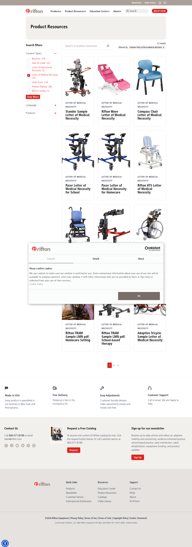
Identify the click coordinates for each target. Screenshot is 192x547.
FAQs (132, 492)
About (116, 11)
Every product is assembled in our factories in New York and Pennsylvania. (20, 404)
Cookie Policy (36, 284)
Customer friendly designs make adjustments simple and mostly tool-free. (115, 404)
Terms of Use (91, 518)
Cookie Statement (138, 518)
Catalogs (102, 496)
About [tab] (141, 258)
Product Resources (75, 11)
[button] (5, 543)
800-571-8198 (159, 11)
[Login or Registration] (160, 2)
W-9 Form (135, 501)
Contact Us (135, 488)
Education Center (99, 11)
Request (74, 450)
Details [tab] (96, 258)
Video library (104, 501)
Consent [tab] (51, 258)
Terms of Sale (104, 518)
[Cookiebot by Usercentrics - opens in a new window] (147, 249)
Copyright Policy (120, 518)
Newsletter (137, 2)
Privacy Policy (76, 518)
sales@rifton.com (13, 439)
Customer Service (75, 496)
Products (55, 11)
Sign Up (138, 457)
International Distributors (78, 501)
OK (138, 296)
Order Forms (150, 2)
